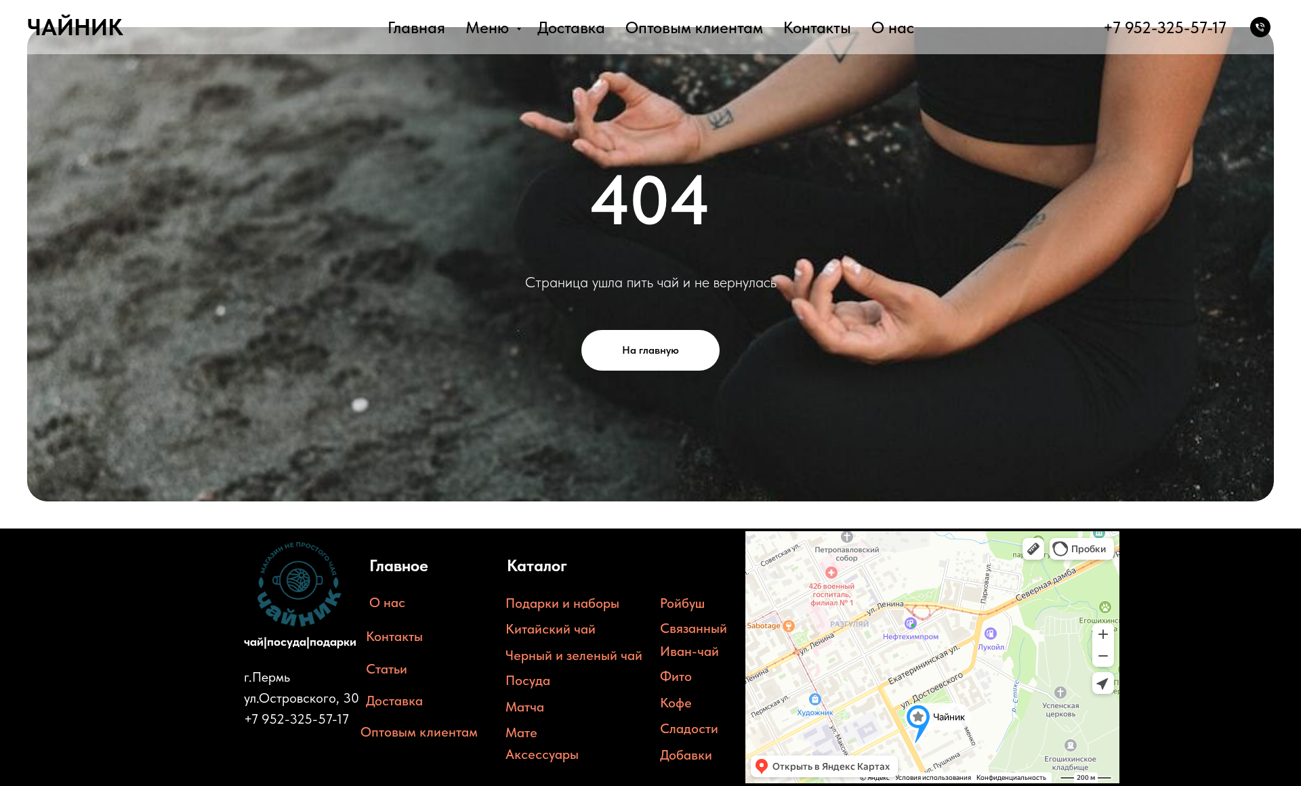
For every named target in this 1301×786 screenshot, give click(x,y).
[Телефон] (1260, 27)
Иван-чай (689, 651)
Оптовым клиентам (694, 27)
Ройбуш (682, 603)
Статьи (386, 669)
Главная (416, 27)
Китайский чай (550, 629)
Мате (521, 732)
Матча (524, 707)
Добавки (686, 755)
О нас (892, 27)
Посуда (527, 680)
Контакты (817, 27)
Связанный (693, 628)
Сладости (689, 728)
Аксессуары (542, 754)
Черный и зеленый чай (573, 655)
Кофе (676, 703)
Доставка (571, 27)
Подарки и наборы (562, 603)
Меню (489, 27)
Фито (676, 676)
